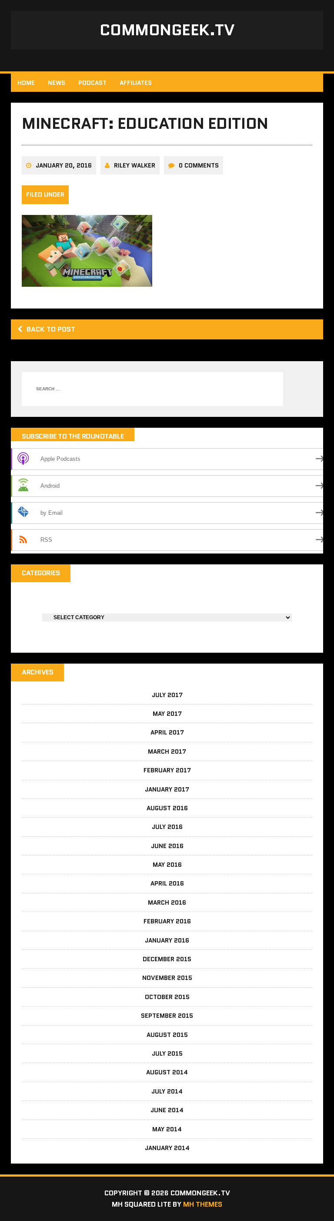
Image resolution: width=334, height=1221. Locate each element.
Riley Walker (134, 165)
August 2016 (167, 808)
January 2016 (167, 940)
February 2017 (167, 770)
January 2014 (167, 1148)
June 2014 (167, 1110)
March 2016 (167, 902)
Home (26, 82)
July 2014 (167, 1091)
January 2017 (167, 789)
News (56, 82)
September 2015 (167, 1015)
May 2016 (167, 864)
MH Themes (202, 1204)
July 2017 (167, 695)
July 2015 (167, 1053)
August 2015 (167, 1034)
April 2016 (167, 883)
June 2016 (167, 846)
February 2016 (167, 921)
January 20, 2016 (64, 165)
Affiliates (136, 82)
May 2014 (167, 1129)
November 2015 (167, 977)
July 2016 (167, 826)
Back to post (51, 329)
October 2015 (167, 997)
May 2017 (167, 713)
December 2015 (167, 959)
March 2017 (167, 751)
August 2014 (167, 1072)
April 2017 (167, 732)
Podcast (92, 82)
